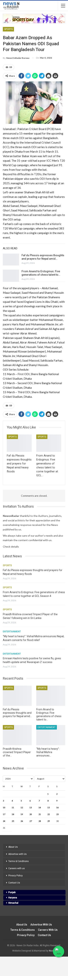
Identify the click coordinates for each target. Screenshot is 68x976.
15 (48, 807)
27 (30, 821)
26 (22, 821)
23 (57, 814)
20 (30, 814)
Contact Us (14, 882)
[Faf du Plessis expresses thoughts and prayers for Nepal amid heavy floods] (11, 260)
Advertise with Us (17, 854)
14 (40, 807)
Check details (11, 546)
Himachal (13, 903)
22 (48, 814)
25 (13, 821)
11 (13, 807)
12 (22, 807)
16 (57, 807)
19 (22, 814)
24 (4, 821)
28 (40, 821)
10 (4, 807)
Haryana (12, 897)
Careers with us (16, 868)
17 (4, 814)
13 (30, 807)
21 (40, 814)
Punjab (12, 892)
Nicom (52, 950)
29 (48, 821)
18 (13, 814)
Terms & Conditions (18, 861)
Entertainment (12, 631)
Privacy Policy (15, 875)
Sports (8, 29)
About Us (13, 847)
